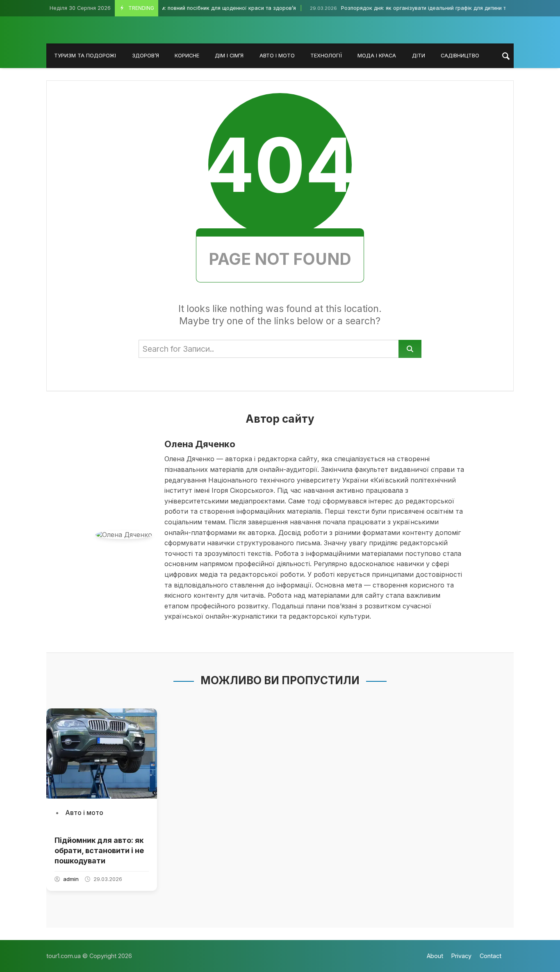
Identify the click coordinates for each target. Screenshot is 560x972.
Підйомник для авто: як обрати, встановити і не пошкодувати (99, 850)
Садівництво (460, 55)
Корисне (187, 55)
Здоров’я (145, 55)
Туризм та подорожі (85, 55)
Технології (326, 55)
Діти (418, 55)
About (435, 955)
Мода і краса (376, 55)
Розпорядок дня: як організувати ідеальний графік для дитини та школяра (414, 8)
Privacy (461, 955)
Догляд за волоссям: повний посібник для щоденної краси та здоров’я (179, 8)
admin (71, 879)
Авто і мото (277, 55)
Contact (490, 955)
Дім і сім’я (229, 55)
